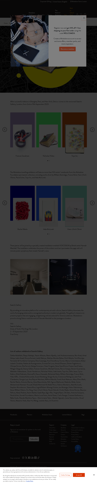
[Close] (94, 475)
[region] (48, 475)
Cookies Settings (65, 475)
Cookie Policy (29, 481)
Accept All (79, 475)
